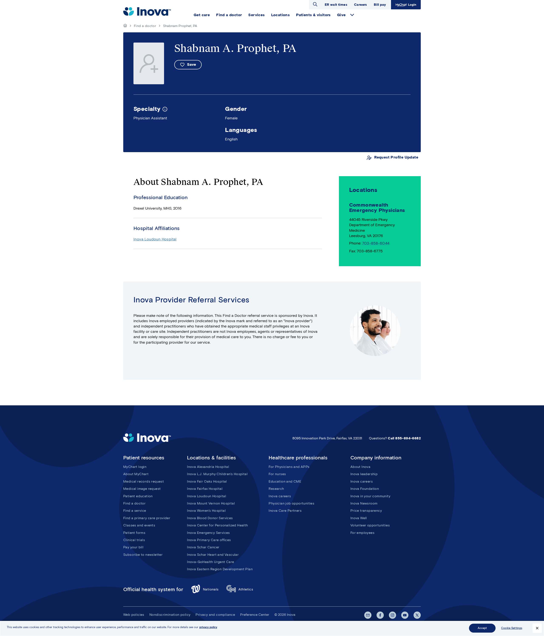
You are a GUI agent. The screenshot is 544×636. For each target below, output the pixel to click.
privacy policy (208, 627)
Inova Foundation (364, 489)
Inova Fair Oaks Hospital (207, 481)
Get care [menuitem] (202, 15)
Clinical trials (134, 540)
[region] (272, 628)
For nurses (277, 474)
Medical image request (142, 489)
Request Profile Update (396, 157)
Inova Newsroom (364, 503)
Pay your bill (133, 547)
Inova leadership (364, 474)
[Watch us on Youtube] (404, 615)
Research (276, 489)
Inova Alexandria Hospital (208, 467)
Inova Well (358, 518)
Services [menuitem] (256, 15)
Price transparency (366, 511)
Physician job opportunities (291, 503)
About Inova (360, 467)
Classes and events (139, 525)
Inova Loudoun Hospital (155, 239)
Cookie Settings (511, 628)
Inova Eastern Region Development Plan (220, 569)
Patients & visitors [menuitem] (313, 15)
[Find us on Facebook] (380, 615)
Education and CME (285, 481)
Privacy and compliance (215, 615)
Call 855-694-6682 (404, 438)
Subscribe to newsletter (143, 555)
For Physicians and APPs (289, 467)
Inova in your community (370, 496)
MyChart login (134, 467)
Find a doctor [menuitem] (229, 15)
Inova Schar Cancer (203, 547)
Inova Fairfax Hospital (204, 489)
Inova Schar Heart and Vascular (213, 555)
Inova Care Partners (285, 511)
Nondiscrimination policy (170, 615)
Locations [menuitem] (280, 15)
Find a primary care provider (146, 518)
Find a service (134, 511)
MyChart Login (405, 5)
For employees (362, 533)
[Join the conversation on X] (417, 615)
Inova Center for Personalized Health (217, 525)
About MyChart (136, 474)
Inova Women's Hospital (206, 511)
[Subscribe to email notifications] (367, 615)
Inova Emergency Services (208, 533)
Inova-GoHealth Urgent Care (210, 562)
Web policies (133, 615)
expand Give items (352, 15)
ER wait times (336, 5)
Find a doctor (145, 26)
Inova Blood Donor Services (210, 518)
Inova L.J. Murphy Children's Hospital (217, 474)
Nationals (211, 589)
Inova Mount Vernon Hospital (211, 503)
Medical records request (143, 481)
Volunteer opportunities (370, 525)
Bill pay (380, 5)
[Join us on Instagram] (392, 615)
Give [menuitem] (341, 15)
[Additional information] (164, 108)
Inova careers (280, 496)
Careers (360, 5)
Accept (482, 628)
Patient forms (134, 533)
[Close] (537, 628)
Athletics (245, 589)
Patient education (138, 496)
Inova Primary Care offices (209, 540)
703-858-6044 (376, 243)
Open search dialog (315, 4)
